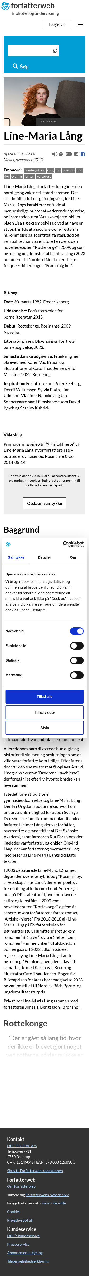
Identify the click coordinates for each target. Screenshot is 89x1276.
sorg (50, 170)
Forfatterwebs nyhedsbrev (47, 1194)
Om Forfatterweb (21, 1186)
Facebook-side (54, 1203)
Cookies (13, 1211)
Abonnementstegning (25, 1252)
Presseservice (18, 1244)
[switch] (77, 646)
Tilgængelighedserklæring (28, 1261)
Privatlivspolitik (20, 1220)
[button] (53, 155)
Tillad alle (44, 697)
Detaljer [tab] (44, 557)
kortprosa (44, 176)
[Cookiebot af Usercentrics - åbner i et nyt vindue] (63, 544)
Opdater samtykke (44, 503)
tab (58, 170)
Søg (23, 66)
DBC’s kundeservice (23, 1235)
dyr (6, 176)
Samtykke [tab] (16, 557)
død (79, 170)
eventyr (17, 176)
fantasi (30, 176)
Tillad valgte (45, 712)
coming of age (35, 170)
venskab (69, 170)
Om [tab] (73, 557)
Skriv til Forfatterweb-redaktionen (35, 1170)
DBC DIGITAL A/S (22, 1145)
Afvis (44, 728)
